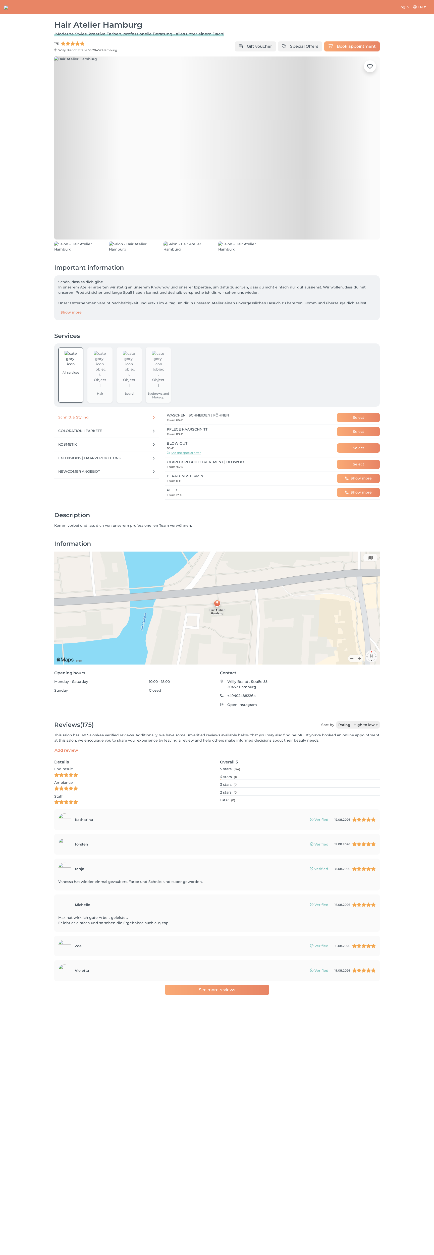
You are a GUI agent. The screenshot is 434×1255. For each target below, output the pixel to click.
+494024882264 (241, 695)
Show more (71, 312)
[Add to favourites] (370, 66)
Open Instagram (242, 704)
